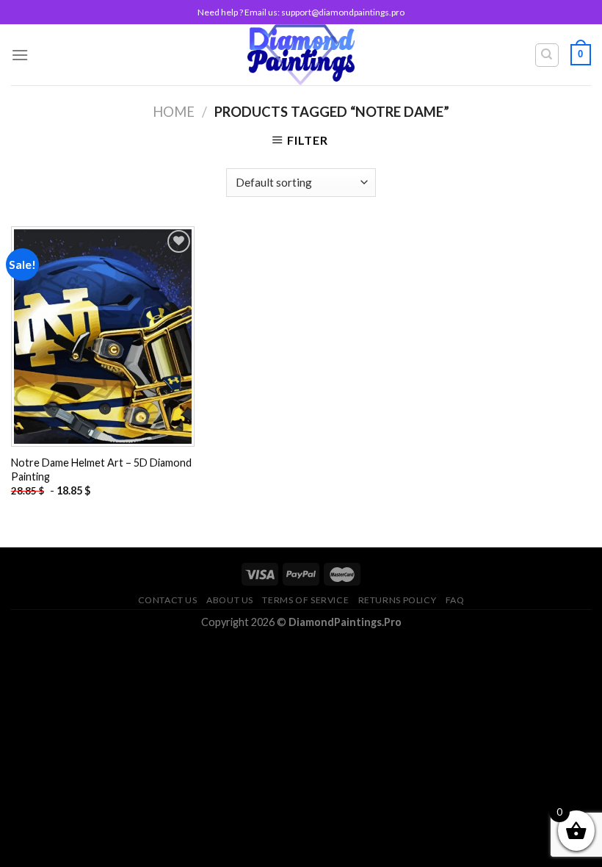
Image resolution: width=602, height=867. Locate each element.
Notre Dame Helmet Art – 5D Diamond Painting (101, 469)
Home (174, 112)
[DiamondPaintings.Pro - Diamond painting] (301, 54)
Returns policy (397, 599)
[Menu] (20, 55)
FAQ (455, 599)
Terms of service (305, 599)
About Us (229, 599)
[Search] (547, 55)
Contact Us (167, 599)
